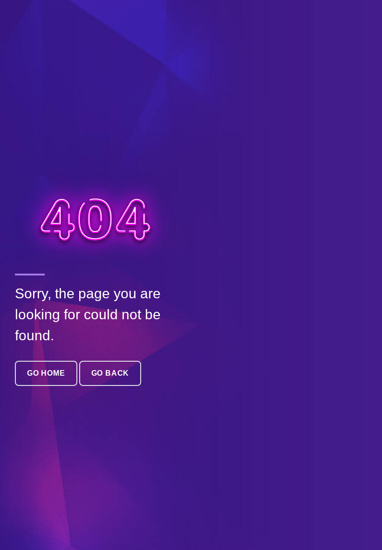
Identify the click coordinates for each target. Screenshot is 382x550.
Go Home (46, 373)
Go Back (110, 373)
